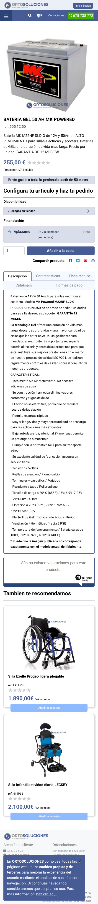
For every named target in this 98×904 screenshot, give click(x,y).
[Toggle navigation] (6, 15)
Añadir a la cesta (49, 707)
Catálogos (23, 285)
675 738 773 (82, 15)
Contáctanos (56, 15)
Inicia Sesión (83, 5)
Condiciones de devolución (68, 850)
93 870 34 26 (15, 850)
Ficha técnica (79, 276)
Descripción (17, 276)
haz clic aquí (46, 894)
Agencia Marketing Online (56, 900)
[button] (86, 231)
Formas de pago (69, 285)
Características (48, 276)
